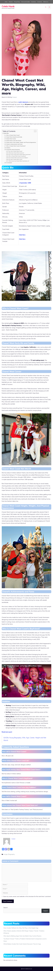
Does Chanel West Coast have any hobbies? (18, 157)
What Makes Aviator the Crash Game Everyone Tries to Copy (22, 944)
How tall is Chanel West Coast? (15, 159)
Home (6, 1)
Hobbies (8, 147)
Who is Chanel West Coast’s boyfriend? (17, 156)
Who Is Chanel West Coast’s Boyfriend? (16, 146)
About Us (11, 1)
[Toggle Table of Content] (34, 131)
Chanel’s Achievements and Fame (14, 144)
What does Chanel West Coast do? (16, 152)
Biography (11, 854)
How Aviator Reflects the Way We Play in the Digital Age (20, 928)
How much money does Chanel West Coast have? (19, 154)
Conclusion (9, 162)
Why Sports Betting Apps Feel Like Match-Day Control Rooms (22, 936)
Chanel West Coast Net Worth (13, 140)
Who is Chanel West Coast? (13, 135)
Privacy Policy (17, 1)
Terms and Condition (25, 1)
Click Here (22, 235)
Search (5, 907)
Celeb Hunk (8, 6)
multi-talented (23, 102)
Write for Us (45, 1)
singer (6, 854)
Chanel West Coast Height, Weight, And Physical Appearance (21, 142)
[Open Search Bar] (46, 7)
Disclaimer (33, 1)
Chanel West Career (11, 138)
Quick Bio (6, 133)
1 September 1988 (25, 183)
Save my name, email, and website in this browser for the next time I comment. (27, 896)
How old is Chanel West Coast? (15, 151)
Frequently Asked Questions (13, 149)
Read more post (7, 732)
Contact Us (39, 1)
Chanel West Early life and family (14, 137)
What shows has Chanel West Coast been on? (18, 161)
